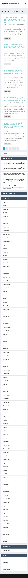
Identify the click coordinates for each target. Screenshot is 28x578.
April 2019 (5, 516)
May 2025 (5, 255)
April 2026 (5, 216)
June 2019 (5, 509)
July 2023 (5, 334)
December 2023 (6, 316)
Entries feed (5, 562)
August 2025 (6, 245)
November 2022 (6, 362)
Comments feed (6, 565)
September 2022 (6, 370)
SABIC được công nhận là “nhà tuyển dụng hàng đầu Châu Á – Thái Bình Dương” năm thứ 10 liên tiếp (14, 20)
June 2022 (5, 380)
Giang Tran (10, 24)
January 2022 (6, 398)
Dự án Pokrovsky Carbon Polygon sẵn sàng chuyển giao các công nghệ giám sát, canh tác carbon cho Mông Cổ (13, 187)
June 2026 (5, 209)
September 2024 (6, 284)
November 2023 (6, 320)
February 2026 (6, 223)
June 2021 (5, 423)
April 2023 (5, 345)
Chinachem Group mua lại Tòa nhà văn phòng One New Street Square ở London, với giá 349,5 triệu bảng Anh (13, 125)
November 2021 (6, 405)
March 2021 (5, 434)
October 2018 (6, 538)
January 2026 (6, 227)
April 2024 (5, 302)
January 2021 (6, 441)
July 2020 (5, 463)
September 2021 (6, 413)
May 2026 (5, 212)
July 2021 (5, 420)
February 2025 (6, 266)
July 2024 (5, 291)
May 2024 (5, 298)
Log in (4, 558)
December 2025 (6, 230)
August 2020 (6, 459)
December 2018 (6, 531)
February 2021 (6, 438)
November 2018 (6, 534)
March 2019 (5, 520)
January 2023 (6, 355)
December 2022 (6, 359)
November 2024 (6, 277)
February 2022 (6, 395)
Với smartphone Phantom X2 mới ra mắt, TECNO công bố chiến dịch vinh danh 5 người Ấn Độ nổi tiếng (14, 99)
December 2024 (6, 273)
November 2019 (6, 491)
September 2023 (6, 327)
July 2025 (5, 248)
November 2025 (6, 234)
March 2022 (5, 391)
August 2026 (6, 202)
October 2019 (6, 495)
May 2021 (5, 427)
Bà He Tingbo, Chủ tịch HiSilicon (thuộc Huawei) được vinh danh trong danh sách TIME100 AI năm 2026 (14, 175)
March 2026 (5, 220)
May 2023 (5, 341)
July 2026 (5, 205)
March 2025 (5, 262)
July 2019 (5, 505)
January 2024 (6, 312)
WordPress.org (6, 569)
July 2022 (5, 377)
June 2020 (5, 466)
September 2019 (6, 498)
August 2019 (6, 502)
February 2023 (6, 352)
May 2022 (5, 384)
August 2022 (6, 373)
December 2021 (6, 402)
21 (15, 148)
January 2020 (6, 484)
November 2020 (6, 448)
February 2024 (6, 309)
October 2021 (6, 409)
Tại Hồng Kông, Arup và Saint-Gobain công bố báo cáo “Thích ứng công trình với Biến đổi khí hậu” (13, 181)
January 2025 (6, 270)
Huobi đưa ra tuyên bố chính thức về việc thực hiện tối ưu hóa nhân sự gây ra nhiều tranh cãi (14, 73)
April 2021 (5, 430)
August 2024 (6, 287)
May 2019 (5, 513)
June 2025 (5, 252)
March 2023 (5, 348)
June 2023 (5, 337)
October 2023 (6, 323)
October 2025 (6, 237)
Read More (7, 38)
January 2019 (6, 527)
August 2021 (6, 416)
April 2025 (5, 259)
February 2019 (6, 523)
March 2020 (5, 477)
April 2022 (5, 388)
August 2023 (6, 330)
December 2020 (6, 445)
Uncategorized (21, 24)
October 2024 (6, 280)
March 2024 (5, 305)
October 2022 (6, 366)
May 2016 (5, 541)
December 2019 (6, 488)
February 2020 (6, 480)
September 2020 (6, 455)
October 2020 (6, 452)
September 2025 (6, 241)
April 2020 (5, 473)
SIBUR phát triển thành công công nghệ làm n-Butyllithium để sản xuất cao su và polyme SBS (14, 46)
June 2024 (5, 295)
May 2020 (5, 470)
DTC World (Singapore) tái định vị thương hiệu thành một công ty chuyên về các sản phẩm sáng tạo (14, 168)
